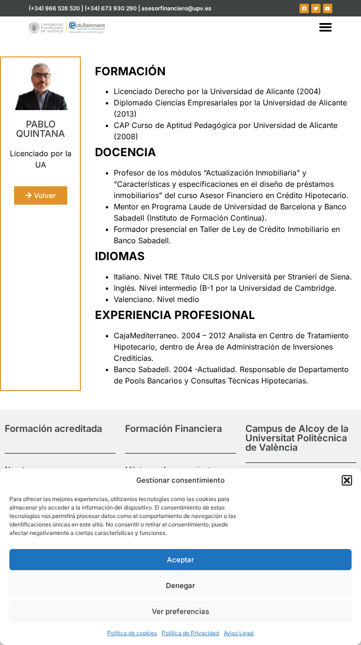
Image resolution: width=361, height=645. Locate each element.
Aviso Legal (239, 633)
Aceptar (180, 559)
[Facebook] (304, 8)
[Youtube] (327, 8)
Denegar (180, 585)
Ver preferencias (180, 611)
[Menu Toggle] (325, 27)
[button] (347, 480)
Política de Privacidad (190, 633)
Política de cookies (132, 633)
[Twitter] (316, 8)
